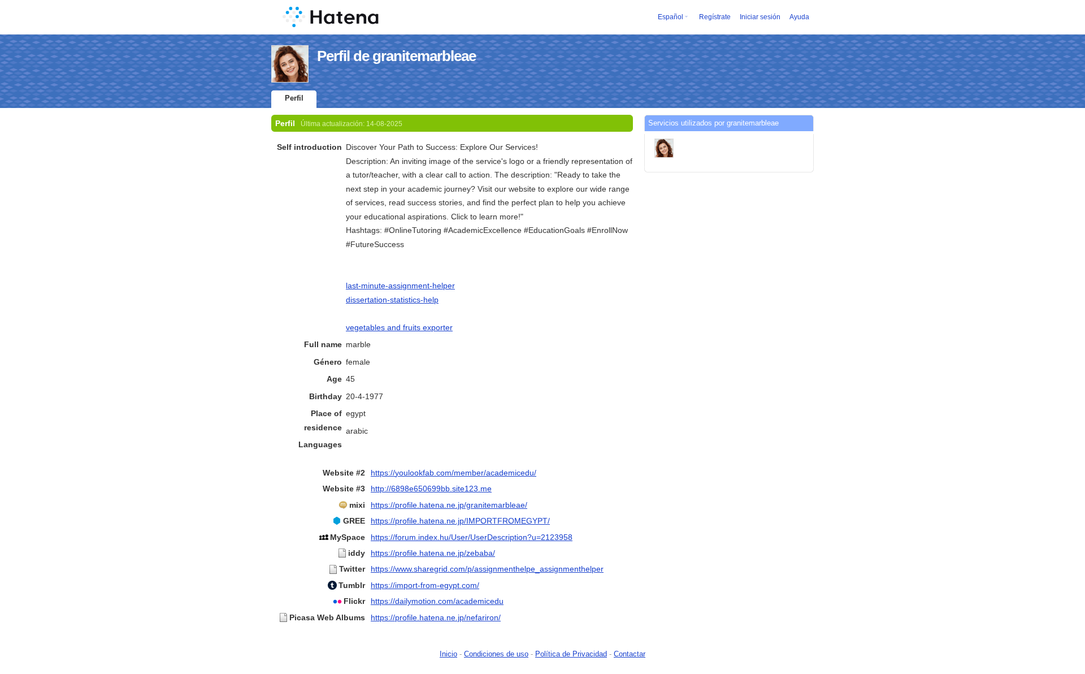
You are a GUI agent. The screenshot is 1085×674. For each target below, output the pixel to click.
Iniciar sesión (760, 17)
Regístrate (715, 17)
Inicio (448, 654)
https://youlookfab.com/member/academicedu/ (453, 472)
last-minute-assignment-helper (400, 285)
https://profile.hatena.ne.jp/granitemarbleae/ (449, 504)
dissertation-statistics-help (392, 299)
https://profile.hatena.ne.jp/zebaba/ (433, 553)
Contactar (629, 654)
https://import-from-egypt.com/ (425, 585)
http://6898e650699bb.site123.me (431, 488)
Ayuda (799, 17)
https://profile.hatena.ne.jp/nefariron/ (436, 617)
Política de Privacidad (571, 654)
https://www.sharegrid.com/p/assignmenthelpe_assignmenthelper (487, 568)
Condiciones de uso (496, 654)
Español (670, 17)
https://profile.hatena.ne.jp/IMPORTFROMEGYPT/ (460, 520)
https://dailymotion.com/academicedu (437, 601)
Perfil (294, 98)
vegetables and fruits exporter (399, 327)
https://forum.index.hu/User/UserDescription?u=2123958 (471, 537)
